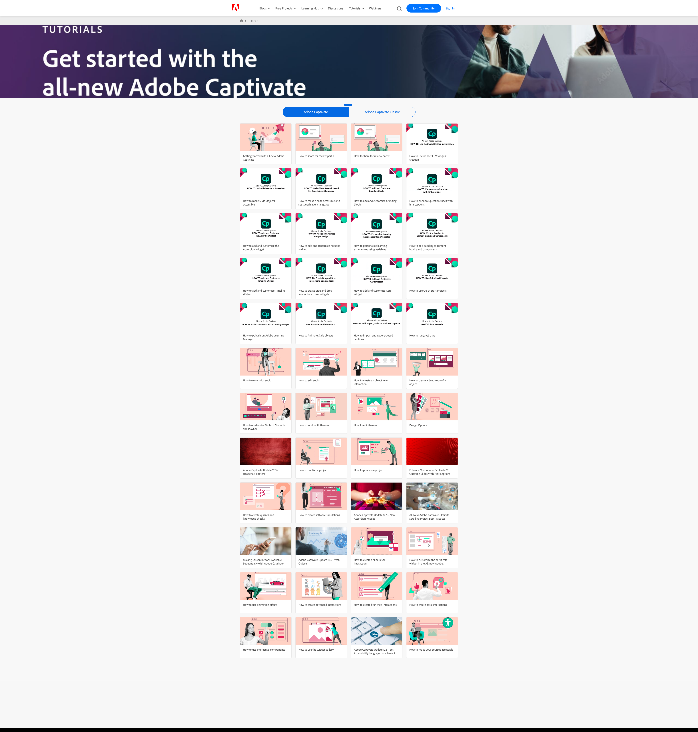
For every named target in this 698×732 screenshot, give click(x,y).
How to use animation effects (260, 604)
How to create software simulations (319, 515)
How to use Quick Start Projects (428, 290)
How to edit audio (309, 380)
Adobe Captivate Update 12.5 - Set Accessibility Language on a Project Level (374, 653)
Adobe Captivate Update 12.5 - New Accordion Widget (374, 516)
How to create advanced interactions (319, 604)
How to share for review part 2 (372, 156)
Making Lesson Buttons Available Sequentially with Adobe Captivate (263, 561)
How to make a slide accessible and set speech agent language (319, 202)
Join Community (424, 8)
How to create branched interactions (375, 604)
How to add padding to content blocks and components (427, 247)
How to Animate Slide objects (315, 335)
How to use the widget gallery (316, 649)
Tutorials (355, 8)
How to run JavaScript (422, 335)
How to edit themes (365, 425)
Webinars (375, 8)
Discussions (335, 8)
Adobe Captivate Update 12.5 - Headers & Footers (260, 471)
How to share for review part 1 (316, 156)
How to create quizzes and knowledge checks (258, 516)
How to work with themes (313, 425)
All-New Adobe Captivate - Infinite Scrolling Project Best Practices (429, 516)
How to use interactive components (264, 649)
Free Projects (284, 8)
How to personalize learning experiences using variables (370, 247)
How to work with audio (257, 380)
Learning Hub (310, 8)
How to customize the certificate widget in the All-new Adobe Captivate (428, 563)
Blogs (263, 8)
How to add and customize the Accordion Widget (261, 247)
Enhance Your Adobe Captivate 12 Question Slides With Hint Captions (429, 471)
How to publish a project (312, 470)
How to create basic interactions (428, 604)
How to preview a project (369, 470)
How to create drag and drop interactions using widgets (315, 292)
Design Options (418, 425)
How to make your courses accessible (431, 649)
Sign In (450, 8)
